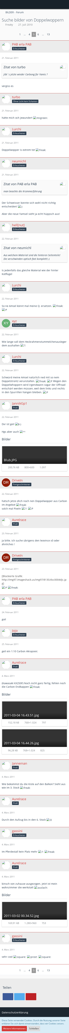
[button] (4, 4)
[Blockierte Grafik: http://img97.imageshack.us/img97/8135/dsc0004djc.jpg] (34, 579)
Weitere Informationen (14, 1028)
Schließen (34, 1028)
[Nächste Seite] (54, 34)
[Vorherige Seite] (15, 34)
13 (48, 34)
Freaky (9, 24)
